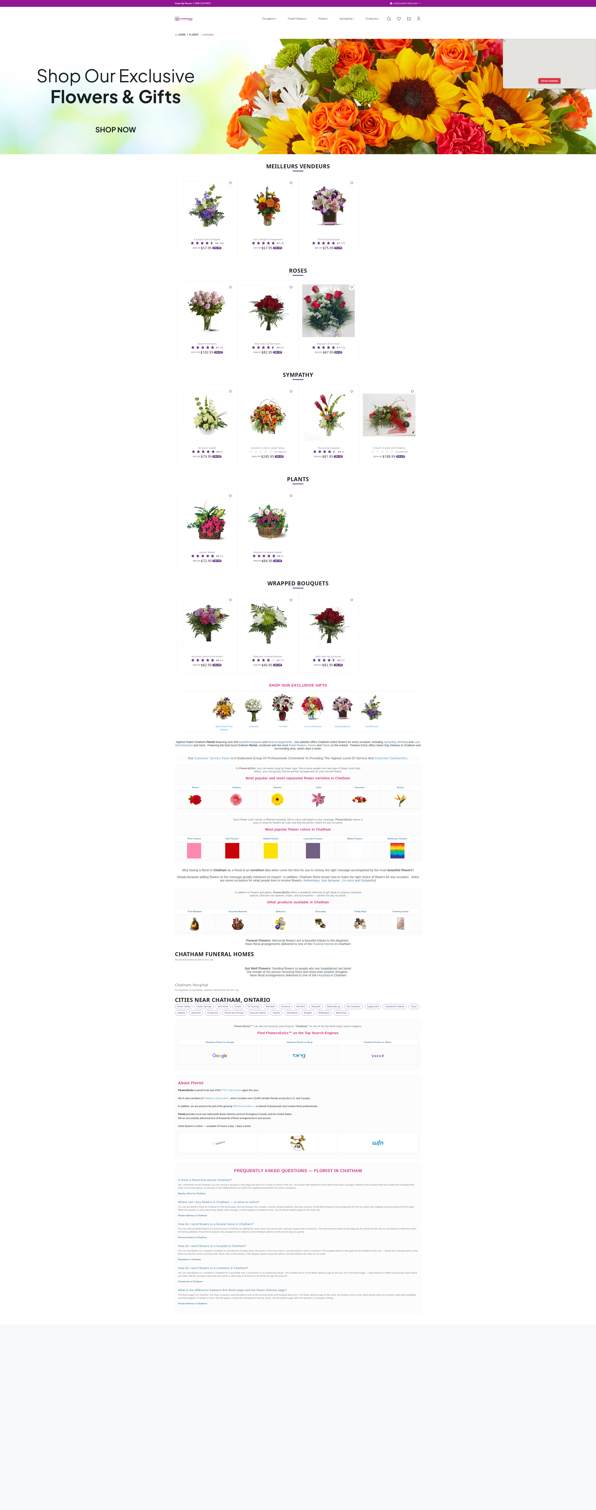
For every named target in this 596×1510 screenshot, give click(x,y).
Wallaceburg (333, 1006)
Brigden (308, 1012)
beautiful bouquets (250, 742)
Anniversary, (311, 880)
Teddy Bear (360, 911)
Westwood (292, 1012)
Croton (237, 1006)
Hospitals (323, 975)
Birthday (403, 742)
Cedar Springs (204, 1006)
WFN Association (243, 1106)
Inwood (181, 1012)
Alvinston (196, 1012)
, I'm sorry (347, 880)
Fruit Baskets (195, 911)
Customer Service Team (212, 758)
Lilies (318, 787)
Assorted (359, 787)
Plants (322, 18)
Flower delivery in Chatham (192, 1215)
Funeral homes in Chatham (192, 1237)
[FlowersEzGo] (184, 19)
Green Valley (183, 1006)
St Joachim (212, 1012)
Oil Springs (253, 1006)
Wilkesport (324, 1012)
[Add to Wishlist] (230, 183)
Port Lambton (353, 1006)
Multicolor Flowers (397, 838)
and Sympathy (365, 880)
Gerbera (236, 787)
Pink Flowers (194, 838)
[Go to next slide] (406, 424)
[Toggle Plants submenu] (327, 19)
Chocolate (320, 911)
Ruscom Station (258, 1012)
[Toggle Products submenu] (378, 19)
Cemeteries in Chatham (190, 1281)
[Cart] (408, 18)
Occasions (268, 18)
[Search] (389, 18)
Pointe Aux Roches (234, 1012)
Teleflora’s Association (216, 1098)
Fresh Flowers (296, 18)
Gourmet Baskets (238, 911)
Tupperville (373, 1006)
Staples (276, 1012)
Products (371, 18)
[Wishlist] (399, 18)
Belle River (341, 1012)
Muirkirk (300, 1006)
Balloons (280, 911)
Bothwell (270, 1006)
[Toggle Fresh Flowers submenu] (306, 19)
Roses (312, 745)
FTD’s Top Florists (231, 1090)
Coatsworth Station (395, 1006)
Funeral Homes (324, 944)
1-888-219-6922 (202, 3)
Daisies (277, 787)
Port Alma (223, 1006)
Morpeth (316, 1006)
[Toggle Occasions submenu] (275, 19)
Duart (414, 1006)
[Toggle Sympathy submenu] (353, 19)
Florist (194, 34)
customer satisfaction (391, 758)
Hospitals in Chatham (189, 1259)
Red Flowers (232, 838)
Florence (285, 1006)
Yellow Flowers (271, 838)
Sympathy (346, 18)
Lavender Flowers (313, 838)
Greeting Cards (401, 911)
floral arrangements (280, 742)
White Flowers (354, 838)
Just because (330, 880)
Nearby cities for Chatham (191, 1193)
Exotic (400, 787)
